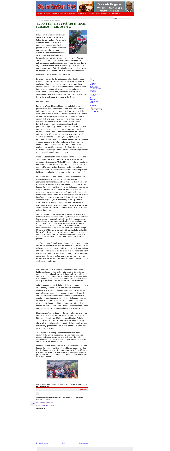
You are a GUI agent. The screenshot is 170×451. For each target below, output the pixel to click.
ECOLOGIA (93, 83)
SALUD (92, 102)
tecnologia (93, 105)
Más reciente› (40, 405)
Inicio (63, 443)
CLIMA (92, 80)
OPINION (92, 95)
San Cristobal (93, 104)
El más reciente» (49, 405)
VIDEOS (98, 13)
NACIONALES (55, 13)
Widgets (33, 404)
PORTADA (39, 13)
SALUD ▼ (91, 13)
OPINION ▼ (104, 13)
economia (92, 84)
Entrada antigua (83, 443)
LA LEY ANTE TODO (95, 89)
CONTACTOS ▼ (116, 13)
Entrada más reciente (42, 443)
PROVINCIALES (94, 101)
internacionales (94, 87)
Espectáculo (93, 86)
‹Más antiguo (49, 402)
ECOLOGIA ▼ (64, 13)
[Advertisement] (96, 48)
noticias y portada (95, 94)
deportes (92, 82)
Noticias (92, 93)
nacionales (93, 91)
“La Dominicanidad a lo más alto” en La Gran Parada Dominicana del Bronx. (61, 25)
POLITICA (92, 98)
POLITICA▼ (47, 13)
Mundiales (93, 90)
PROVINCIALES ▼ (82, 13)
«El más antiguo (41, 402)
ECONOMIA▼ (72, 13)
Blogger (96, 111)
